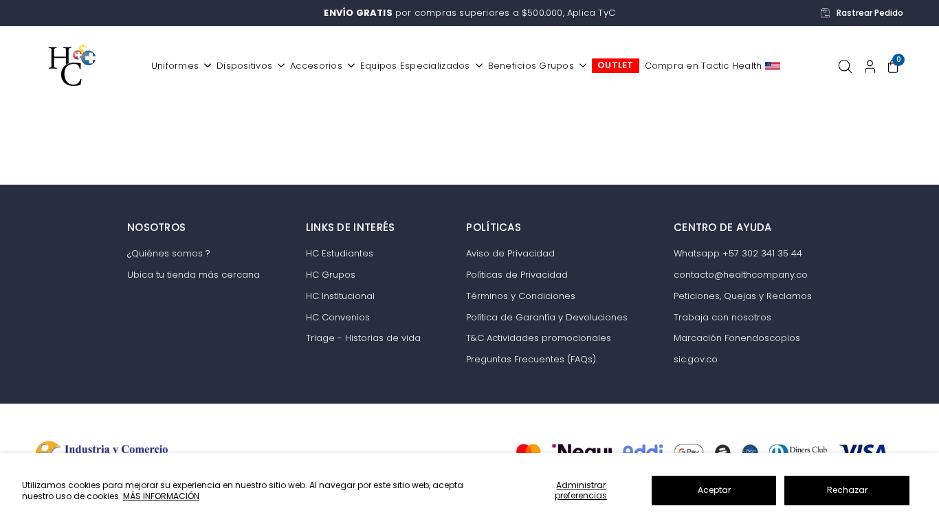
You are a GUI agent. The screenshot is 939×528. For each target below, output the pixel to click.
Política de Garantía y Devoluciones (547, 317)
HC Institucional (340, 295)
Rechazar (847, 490)
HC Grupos (330, 274)
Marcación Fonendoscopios (737, 337)
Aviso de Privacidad (510, 253)
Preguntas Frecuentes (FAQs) (531, 359)
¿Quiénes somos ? (168, 253)
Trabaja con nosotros (722, 317)
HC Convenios (338, 317)
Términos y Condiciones (520, 295)
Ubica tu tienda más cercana (193, 274)
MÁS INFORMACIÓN (161, 496)
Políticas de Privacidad (517, 274)
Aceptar (714, 490)
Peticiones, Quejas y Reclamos (743, 295)
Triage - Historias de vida (363, 337)
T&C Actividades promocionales (538, 337)
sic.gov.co (696, 359)
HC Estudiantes (339, 253)
